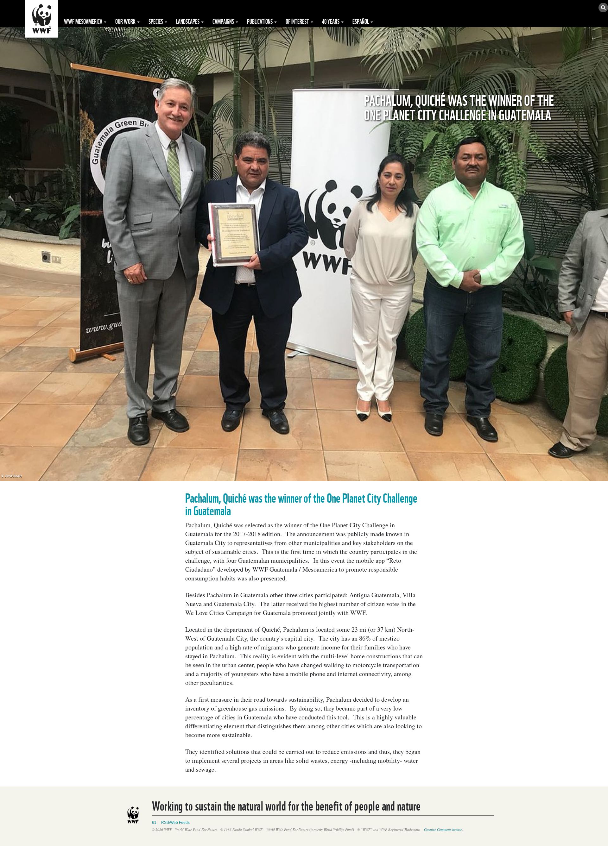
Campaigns (223, 20)
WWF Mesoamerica (83, 20)
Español (361, 20)
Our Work (125, 20)
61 (154, 822)
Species (156, 20)
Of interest (298, 20)
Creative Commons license (443, 829)
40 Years (331, 20)
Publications (260, 20)
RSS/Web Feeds (175, 822)
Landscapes (188, 20)
